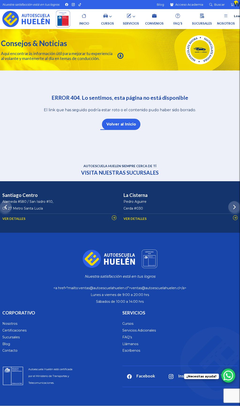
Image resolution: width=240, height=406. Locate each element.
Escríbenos (131, 350)
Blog (6, 344)
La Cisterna (136, 195)
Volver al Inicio (121, 124)
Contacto (10, 350)
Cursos (127, 323)
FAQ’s (127, 337)
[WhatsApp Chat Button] (228, 376)
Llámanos (130, 344)
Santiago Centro (20, 195)
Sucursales (11, 337)
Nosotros (9, 323)
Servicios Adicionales (139, 330)
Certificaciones (14, 330)
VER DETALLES (13, 219)
